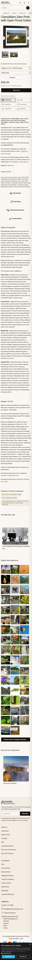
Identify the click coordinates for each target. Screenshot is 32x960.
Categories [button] (6, 13)
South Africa (13, 494)
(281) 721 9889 (8, 905)
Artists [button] (14, 13)
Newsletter (4, 890)
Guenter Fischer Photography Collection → (16, 739)
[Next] (29, 38)
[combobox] (14, 7)
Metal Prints (5, 887)
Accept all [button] (8, 956)
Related (19, 494)
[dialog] (16, 951)
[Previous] (3, 38)
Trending (4, 838)
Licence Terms (6, 883)
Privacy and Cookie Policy (19, 951)
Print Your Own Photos (8, 849)
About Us (4, 827)
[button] (16, 953)
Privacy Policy (5, 868)
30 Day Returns (24, 162)
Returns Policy (5, 872)
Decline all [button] (23, 956)
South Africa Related (9, 783)
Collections (22, 13)
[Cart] (24, 3)
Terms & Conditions (7, 879)
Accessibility (5, 860)
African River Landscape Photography (11, 177)
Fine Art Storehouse (11, 501)
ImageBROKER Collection (8, 502)
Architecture (9, 497)
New (2, 842)
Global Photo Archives (22, 501)
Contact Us (5, 901)
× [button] (30, 944)
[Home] (7, 2)
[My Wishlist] (20, 3)
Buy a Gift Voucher (7, 853)
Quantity (12, 77)
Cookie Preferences (7, 894)
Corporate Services (7, 846)
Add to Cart (16, 90)
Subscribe (25, 813)
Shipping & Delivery (7, 875)
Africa (7, 494)
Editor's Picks (5, 834)
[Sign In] (29, 3)
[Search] (28, 8)
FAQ (2, 864)
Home (3, 494)
